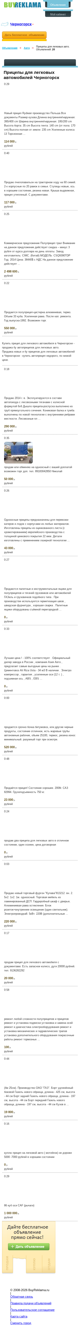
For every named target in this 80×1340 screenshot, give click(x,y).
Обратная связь (21, 1296)
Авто (27, 48)
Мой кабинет (58, 14)
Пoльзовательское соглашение (32, 1310)
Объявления (58, 4)
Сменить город (20, 1323)
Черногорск (21, 24)
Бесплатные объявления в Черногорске (22, 4)
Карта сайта (18, 1316)
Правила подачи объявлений (30, 1303)
